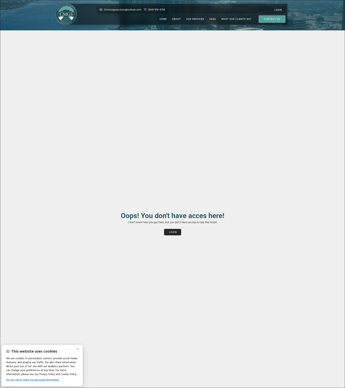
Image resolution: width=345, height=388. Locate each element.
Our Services (195, 19)
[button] (278, 9)
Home (163, 19)
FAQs (213, 19)
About (176, 19)
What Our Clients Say (236, 19)
